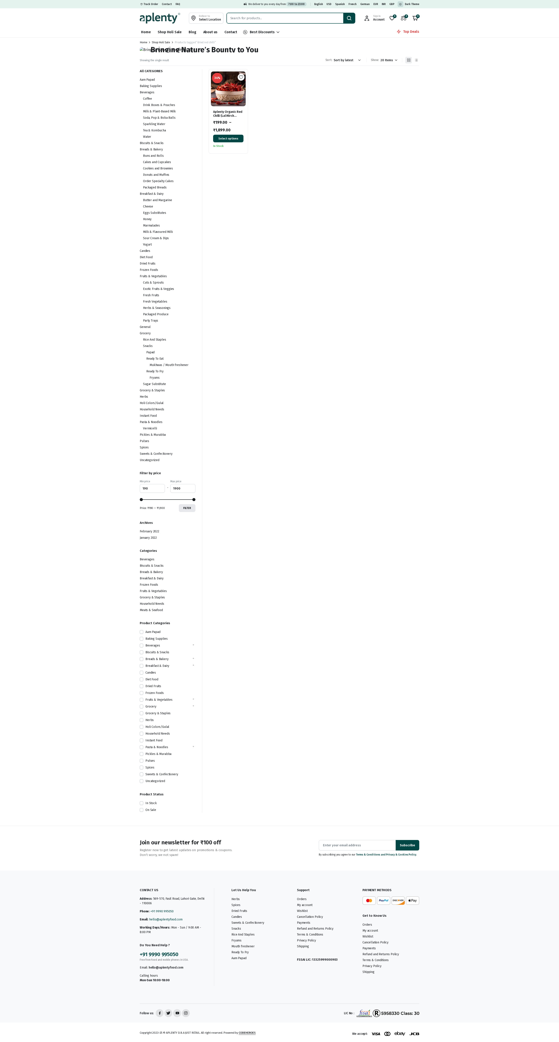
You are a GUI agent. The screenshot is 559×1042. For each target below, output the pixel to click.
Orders (302, 899)
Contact (167, 4)
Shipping (303, 946)
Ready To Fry (155, 371)
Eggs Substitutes (154, 213)
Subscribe (407, 845)
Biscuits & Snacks (152, 143)
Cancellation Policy (310, 917)
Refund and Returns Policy (315, 928)
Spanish (340, 4)
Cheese (148, 206)
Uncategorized (149, 460)
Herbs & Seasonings (157, 308)
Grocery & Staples (152, 390)
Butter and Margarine (157, 200)
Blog (192, 32)
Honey (147, 219)
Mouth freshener (243, 946)
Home (146, 32)
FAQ (178, 4)
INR (384, 4)
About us (210, 32)
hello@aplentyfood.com (166, 919)
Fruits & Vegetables (153, 276)
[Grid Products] (408, 60)
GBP (391, 4)
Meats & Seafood (151, 610)
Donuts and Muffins (156, 175)
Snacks (148, 346)
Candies (145, 251)
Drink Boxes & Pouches (159, 105)
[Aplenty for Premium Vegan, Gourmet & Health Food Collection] (160, 18)
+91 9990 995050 (162, 911)
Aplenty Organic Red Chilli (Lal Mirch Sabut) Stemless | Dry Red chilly (227, 118)
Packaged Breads (155, 187)
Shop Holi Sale (170, 32)
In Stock (151, 803)
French (353, 4)
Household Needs (152, 409)
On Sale (150, 810)
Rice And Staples (154, 340)
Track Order (150, 4)
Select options (228, 138)
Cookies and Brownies (158, 168)
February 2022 (149, 531)
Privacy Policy (306, 940)
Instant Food (148, 416)
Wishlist (302, 911)
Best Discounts (262, 32)
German (365, 4)
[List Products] (416, 60)
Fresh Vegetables (155, 301)
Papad (150, 352)
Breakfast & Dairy (152, 194)
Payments (303, 923)
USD (328, 4)
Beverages (147, 92)
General (145, 327)
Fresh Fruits (151, 295)
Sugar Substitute (154, 384)
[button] (415, 18)
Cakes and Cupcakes (157, 162)
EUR (375, 4)
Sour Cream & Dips (156, 238)
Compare (242, 92)
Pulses (144, 441)
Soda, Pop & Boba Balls (159, 118)
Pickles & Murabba (153, 435)
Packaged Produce (155, 314)
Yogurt (147, 244)
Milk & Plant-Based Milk (159, 111)
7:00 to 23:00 (296, 4)
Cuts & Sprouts (153, 282)
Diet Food (146, 257)
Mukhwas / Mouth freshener (169, 365)
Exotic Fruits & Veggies (158, 289)
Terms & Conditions (310, 934)
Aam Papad (147, 80)
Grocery (145, 333)
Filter (187, 508)
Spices (144, 447)
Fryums (155, 378)
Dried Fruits (147, 263)
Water (147, 137)
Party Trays (150, 320)
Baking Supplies (151, 86)
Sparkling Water (154, 124)
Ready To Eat (155, 359)
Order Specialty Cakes (158, 181)
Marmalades (151, 225)
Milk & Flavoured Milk (158, 232)
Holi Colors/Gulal (152, 403)
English (318, 4)
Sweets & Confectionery (156, 454)
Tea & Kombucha (154, 130)
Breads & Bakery (151, 149)
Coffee (147, 99)
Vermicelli (150, 428)
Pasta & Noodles (151, 422)
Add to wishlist (241, 77)
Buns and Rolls (153, 156)
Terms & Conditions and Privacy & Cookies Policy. (386, 854)
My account (304, 905)
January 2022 (148, 538)
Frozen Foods (149, 270)
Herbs (144, 397)
